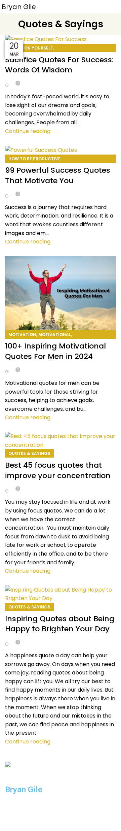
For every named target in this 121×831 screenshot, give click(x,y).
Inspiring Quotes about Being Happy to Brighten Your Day (59, 623)
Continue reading (27, 131)
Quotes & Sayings (29, 453)
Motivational (54, 334)
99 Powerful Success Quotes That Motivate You (57, 175)
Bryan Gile (19, 6)
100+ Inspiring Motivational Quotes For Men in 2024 (55, 351)
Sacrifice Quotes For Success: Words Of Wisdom (59, 65)
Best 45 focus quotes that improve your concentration (58, 470)
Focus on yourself (30, 48)
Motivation (22, 334)
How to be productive (34, 159)
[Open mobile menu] (113, 6)
